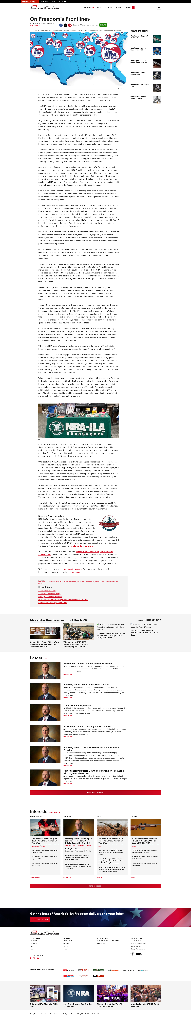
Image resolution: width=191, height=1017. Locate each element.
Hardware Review (153, 845)
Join (42, 2)
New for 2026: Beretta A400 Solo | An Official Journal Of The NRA (111, 840)
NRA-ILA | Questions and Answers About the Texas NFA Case (144, 632)
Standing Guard (70, 845)
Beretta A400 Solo (104, 845)
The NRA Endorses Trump (49, 593)
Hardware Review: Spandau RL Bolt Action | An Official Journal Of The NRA (144, 840)
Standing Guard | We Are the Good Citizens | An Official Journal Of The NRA (78, 850)
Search (32, 952)
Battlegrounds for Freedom (50, 596)
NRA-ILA (43, 582)
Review (134, 847)
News (99, 8)
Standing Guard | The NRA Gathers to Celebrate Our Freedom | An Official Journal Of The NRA (77, 857)
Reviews (134, 817)
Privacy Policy (33, 1014)
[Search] (159, 8)
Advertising (33, 941)
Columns (88, 8)
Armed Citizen (36, 817)
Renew (47, 2)
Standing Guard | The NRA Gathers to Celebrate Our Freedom (91, 749)
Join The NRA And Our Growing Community (77, 1005)
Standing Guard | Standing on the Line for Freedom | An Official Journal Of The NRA (78, 840)
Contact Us (33, 943)
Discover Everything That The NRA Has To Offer (110, 1005)
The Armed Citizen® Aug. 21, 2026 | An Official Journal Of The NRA (44, 840)
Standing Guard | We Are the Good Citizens (86, 684)
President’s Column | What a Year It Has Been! (87, 663)
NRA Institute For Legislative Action (108, 941)
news (103, 582)
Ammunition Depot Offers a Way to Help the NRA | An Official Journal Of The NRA (44, 644)
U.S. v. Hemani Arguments (77, 705)
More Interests (53, 812)
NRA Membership (136, 941)
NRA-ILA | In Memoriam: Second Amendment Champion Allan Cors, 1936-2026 (111, 635)
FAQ (31, 946)
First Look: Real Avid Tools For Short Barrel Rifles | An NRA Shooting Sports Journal (110, 852)
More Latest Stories (104, 793)
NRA (39, 582)
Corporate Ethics (54, 1014)
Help (31, 949)
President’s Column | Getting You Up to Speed (87, 726)
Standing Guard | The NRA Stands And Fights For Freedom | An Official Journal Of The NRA (78, 866)
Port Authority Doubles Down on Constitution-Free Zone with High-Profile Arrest (93, 772)
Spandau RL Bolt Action (139, 845)
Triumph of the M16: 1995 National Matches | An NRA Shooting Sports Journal (75, 644)
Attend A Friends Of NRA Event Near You (145, 1005)
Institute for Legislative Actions (57, 582)
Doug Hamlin (80, 845)
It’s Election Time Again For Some (52, 602)
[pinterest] (70, 24)
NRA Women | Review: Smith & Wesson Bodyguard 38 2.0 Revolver (144, 851)
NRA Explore (101, 943)
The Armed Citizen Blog (48, 845)
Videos (118, 8)
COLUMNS (88, 845)
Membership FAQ (136, 946)
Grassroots (72, 582)
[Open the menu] (133, 7)
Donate (53, 2)
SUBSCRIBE (40, 920)
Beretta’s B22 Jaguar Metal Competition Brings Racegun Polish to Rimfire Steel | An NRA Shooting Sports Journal (111, 861)
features (109, 582)
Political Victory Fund (87, 582)
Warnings (65, 1014)
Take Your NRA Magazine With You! (44, 1005)
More (45, 659)
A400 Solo (114, 845)
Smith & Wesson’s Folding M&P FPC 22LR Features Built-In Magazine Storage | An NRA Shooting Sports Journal (111, 869)
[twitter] (65, 24)
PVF (78, 582)
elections (98, 582)
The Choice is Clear (47, 590)
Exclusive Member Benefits (139, 943)
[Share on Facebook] (61, 24)
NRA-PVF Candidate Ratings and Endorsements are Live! (63, 599)
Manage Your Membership (139, 949)
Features (108, 8)
